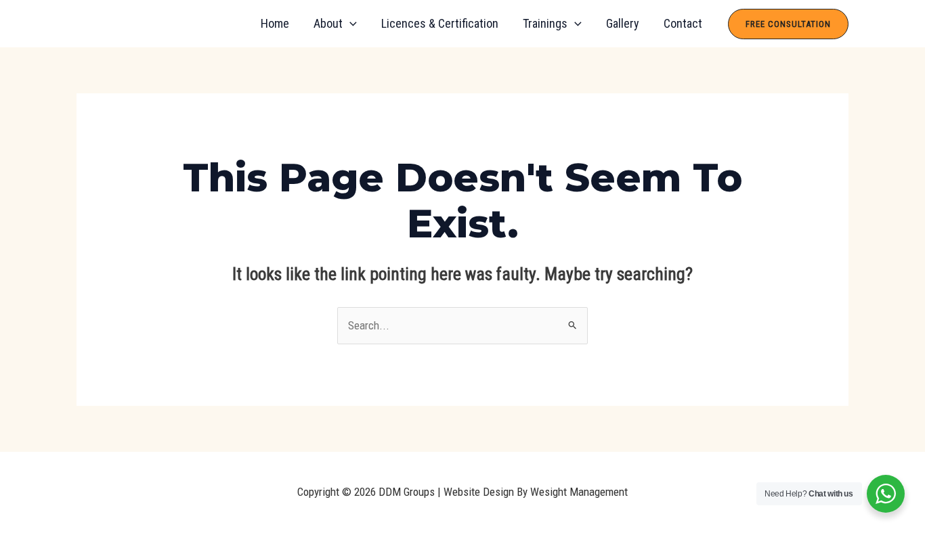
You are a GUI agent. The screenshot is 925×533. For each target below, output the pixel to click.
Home (275, 23)
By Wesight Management (571, 492)
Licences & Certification (439, 23)
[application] (350, 23)
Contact (683, 23)
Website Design (479, 492)
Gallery (622, 23)
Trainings (545, 23)
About (328, 23)
